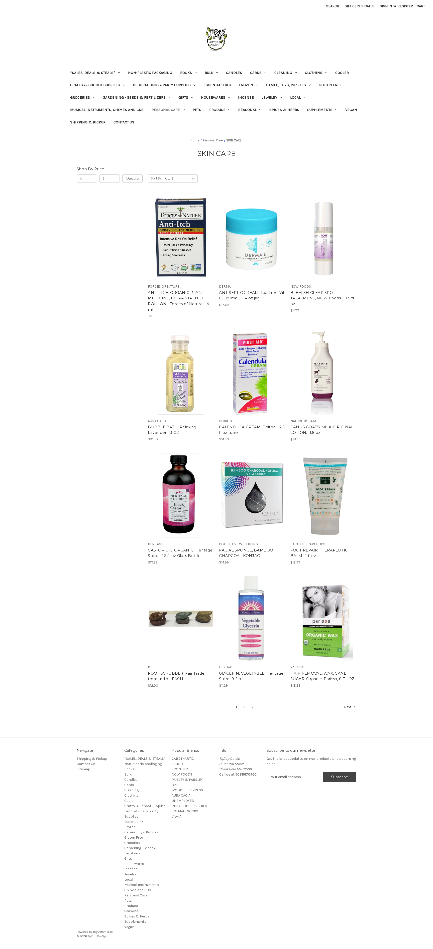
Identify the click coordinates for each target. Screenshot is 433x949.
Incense (246, 97)
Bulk (209, 72)
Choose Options (181, 628)
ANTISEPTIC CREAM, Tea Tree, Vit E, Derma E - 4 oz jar (251, 295)
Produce (217, 109)
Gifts (183, 97)
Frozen (246, 85)
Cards (256, 72)
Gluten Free (330, 85)
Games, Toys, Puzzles (286, 85)
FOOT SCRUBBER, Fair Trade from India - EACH (176, 676)
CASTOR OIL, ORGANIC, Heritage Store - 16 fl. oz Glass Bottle (180, 553)
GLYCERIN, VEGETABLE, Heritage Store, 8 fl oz (251, 676)
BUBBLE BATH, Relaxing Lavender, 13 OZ (172, 430)
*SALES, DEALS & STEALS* (92, 72)
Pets (197, 109)
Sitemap (83, 769)
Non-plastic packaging (150, 72)
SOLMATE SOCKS (185, 811)
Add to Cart (180, 247)
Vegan (351, 109)
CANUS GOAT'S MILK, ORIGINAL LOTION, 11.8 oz (322, 430)
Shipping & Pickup (87, 122)
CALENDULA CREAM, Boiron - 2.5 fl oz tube (252, 430)
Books (186, 72)
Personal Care (166, 109)
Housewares (213, 97)
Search (332, 6)
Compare (179, 238)
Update (132, 178)
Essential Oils (217, 85)
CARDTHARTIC (183, 758)
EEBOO (177, 764)
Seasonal (247, 109)
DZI (174, 785)
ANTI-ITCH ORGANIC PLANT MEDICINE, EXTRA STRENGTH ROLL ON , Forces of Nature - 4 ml (178, 301)
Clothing (313, 72)
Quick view (180, 229)
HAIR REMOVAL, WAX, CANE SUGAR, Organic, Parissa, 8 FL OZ (322, 676)
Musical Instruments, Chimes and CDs (107, 109)
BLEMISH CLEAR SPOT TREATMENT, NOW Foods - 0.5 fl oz (322, 298)
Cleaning (283, 72)
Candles (234, 72)
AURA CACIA (181, 795)
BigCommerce (103, 931)
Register (405, 6)
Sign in (386, 6)
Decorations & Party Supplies (162, 85)
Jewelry (269, 97)
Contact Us (124, 122)
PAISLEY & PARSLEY (187, 780)
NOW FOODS (182, 774)
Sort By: (156, 178)
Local (295, 97)
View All (177, 816)
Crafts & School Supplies (95, 85)
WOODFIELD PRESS (187, 790)
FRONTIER (180, 769)
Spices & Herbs (284, 109)
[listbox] (180, 178)
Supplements (320, 109)
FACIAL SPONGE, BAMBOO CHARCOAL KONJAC (246, 553)
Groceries (80, 97)
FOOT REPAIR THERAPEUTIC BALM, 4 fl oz (319, 553)
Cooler (342, 72)
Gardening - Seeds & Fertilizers (134, 97)
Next (348, 707)
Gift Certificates (359, 6)
